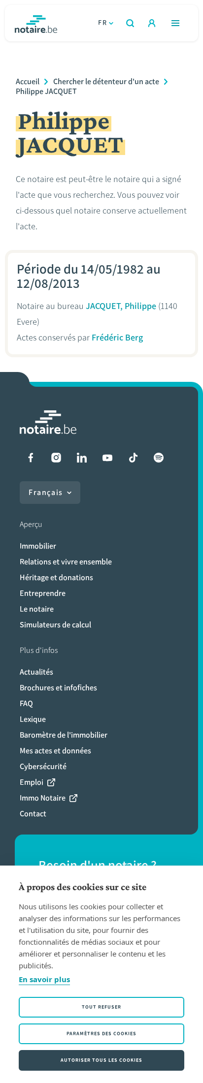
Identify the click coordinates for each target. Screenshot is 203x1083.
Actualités (36, 672)
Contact (33, 813)
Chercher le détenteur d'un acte (106, 81)
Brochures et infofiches (58, 687)
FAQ (26, 703)
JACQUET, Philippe (121, 306)
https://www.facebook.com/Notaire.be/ (30, 457)
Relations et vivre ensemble (66, 561)
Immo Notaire (43, 798)
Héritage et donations (56, 577)
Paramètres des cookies (101, 1033)
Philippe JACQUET (46, 91)
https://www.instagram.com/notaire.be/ (56, 457)
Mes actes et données (55, 750)
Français (46, 492)
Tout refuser (101, 1007)
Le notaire (37, 609)
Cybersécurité (43, 766)
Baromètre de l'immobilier (63, 735)
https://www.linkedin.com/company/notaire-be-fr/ (82, 457)
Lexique (33, 719)
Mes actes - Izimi (152, 23)
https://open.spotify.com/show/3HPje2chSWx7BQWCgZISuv (159, 457)
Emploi (31, 782)
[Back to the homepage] (36, 23)
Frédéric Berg (117, 337)
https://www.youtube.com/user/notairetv (107, 457)
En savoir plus (44, 979)
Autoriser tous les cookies (101, 1060)
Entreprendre (43, 593)
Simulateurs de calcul (55, 624)
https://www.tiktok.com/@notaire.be (133, 457)
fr (102, 23)
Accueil (27, 81)
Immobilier (38, 546)
